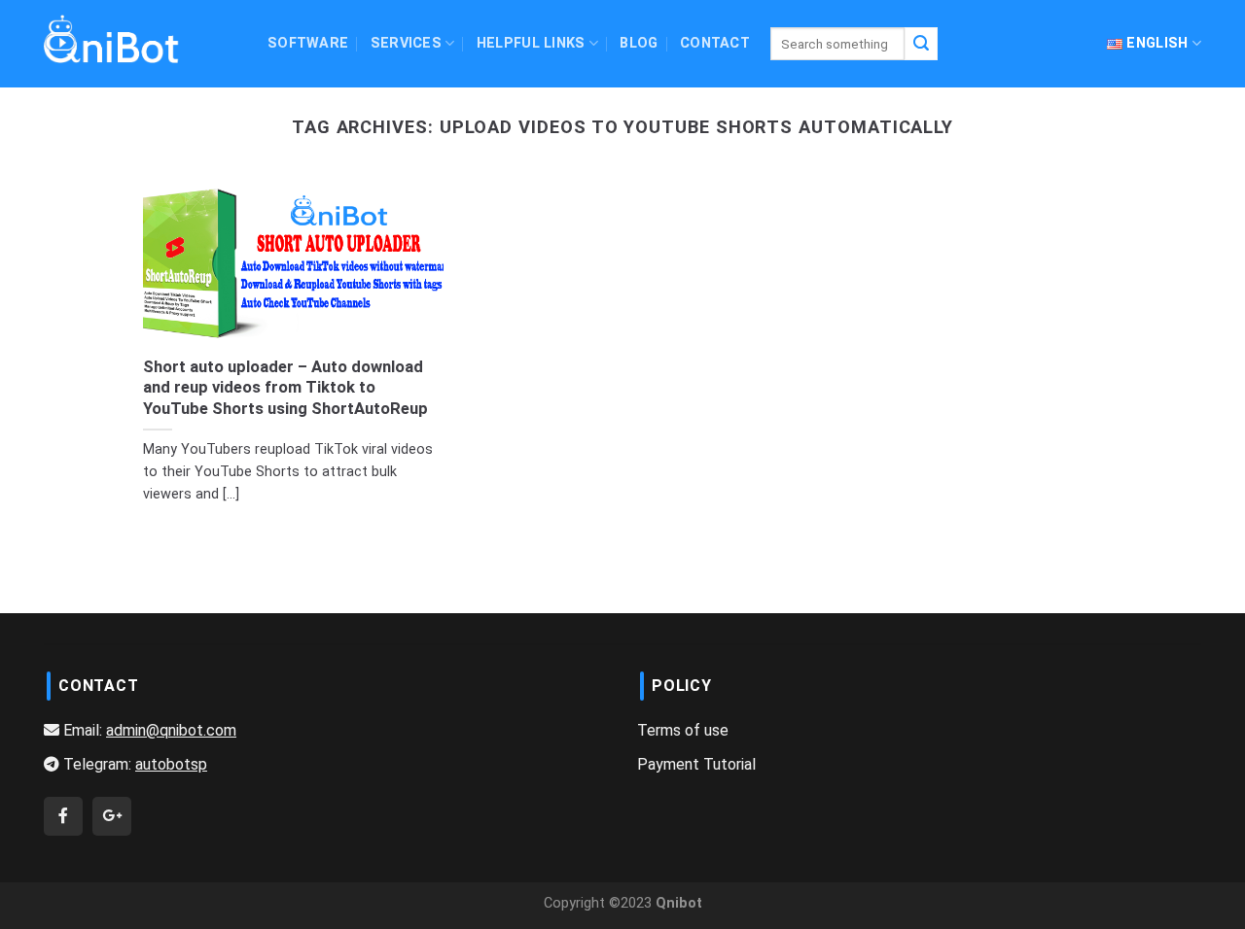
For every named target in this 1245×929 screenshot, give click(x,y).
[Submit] (921, 43)
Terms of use (683, 730)
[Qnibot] (63, 816)
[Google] (112, 816)
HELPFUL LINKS (531, 43)
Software (307, 43)
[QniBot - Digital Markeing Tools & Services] (112, 38)
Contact (715, 43)
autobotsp (171, 764)
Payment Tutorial (696, 764)
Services (406, 43)
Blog (639, 43)
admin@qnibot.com (171, 730)
